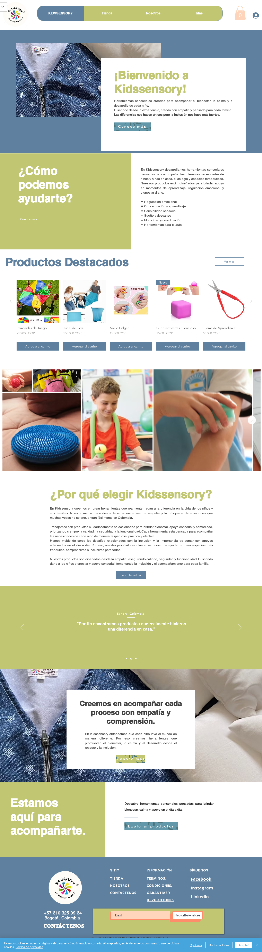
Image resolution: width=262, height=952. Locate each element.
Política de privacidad (29, 947)
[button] (240, 13)
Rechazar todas (219, 945)
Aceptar (244, 945)
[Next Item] (252, 420)
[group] (131, 315)
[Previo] (22, 627)
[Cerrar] (257, 945)
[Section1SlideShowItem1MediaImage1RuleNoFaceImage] (126, 658)
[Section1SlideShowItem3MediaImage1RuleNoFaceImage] (136, 658)
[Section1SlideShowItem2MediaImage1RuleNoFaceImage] (131, 658)
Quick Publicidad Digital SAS (148, 937)
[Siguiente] (251, 301)
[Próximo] (240, 627)
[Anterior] (10, 301)
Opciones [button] (196, 945)
